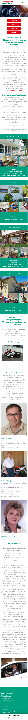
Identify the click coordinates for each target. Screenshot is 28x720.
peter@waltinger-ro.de (16, 90)
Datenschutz (5, 706)
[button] (1, 355)
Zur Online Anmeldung (13, 718)
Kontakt (4, 704)
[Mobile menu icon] (25, 2)
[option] (14, 353)
